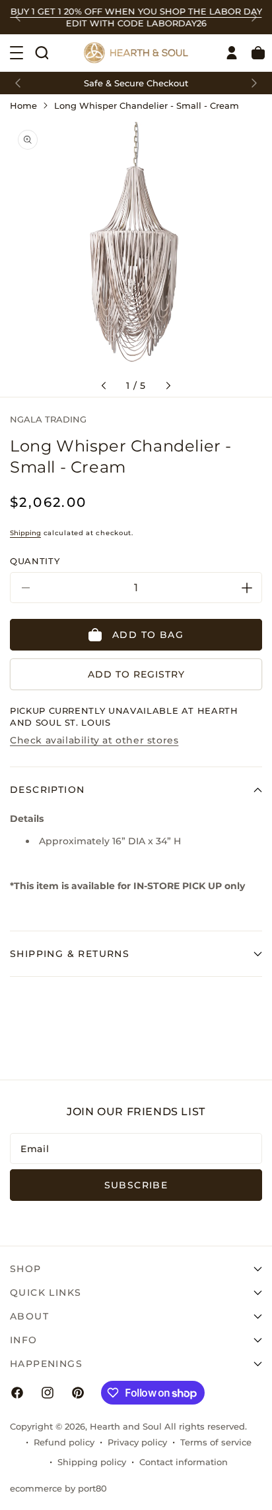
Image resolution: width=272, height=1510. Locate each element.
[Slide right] (168, 385)
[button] (41, 52)
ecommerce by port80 (58, 1488)
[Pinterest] (78, 1392)
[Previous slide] (18, 17)
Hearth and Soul (126, 1426)
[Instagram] (47, 1392)
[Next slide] (254, 17)
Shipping (25, 533)
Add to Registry (136, 674)
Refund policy (64, 1442)
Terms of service (216, 1442)
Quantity (34, 561)
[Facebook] (17, 1392)
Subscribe (136, 1185)
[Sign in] (231, 52)
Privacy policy (137, 1442)
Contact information (183, 1462)
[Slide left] (103, 385)
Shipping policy (91, 1462)
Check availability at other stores (94, 740)
